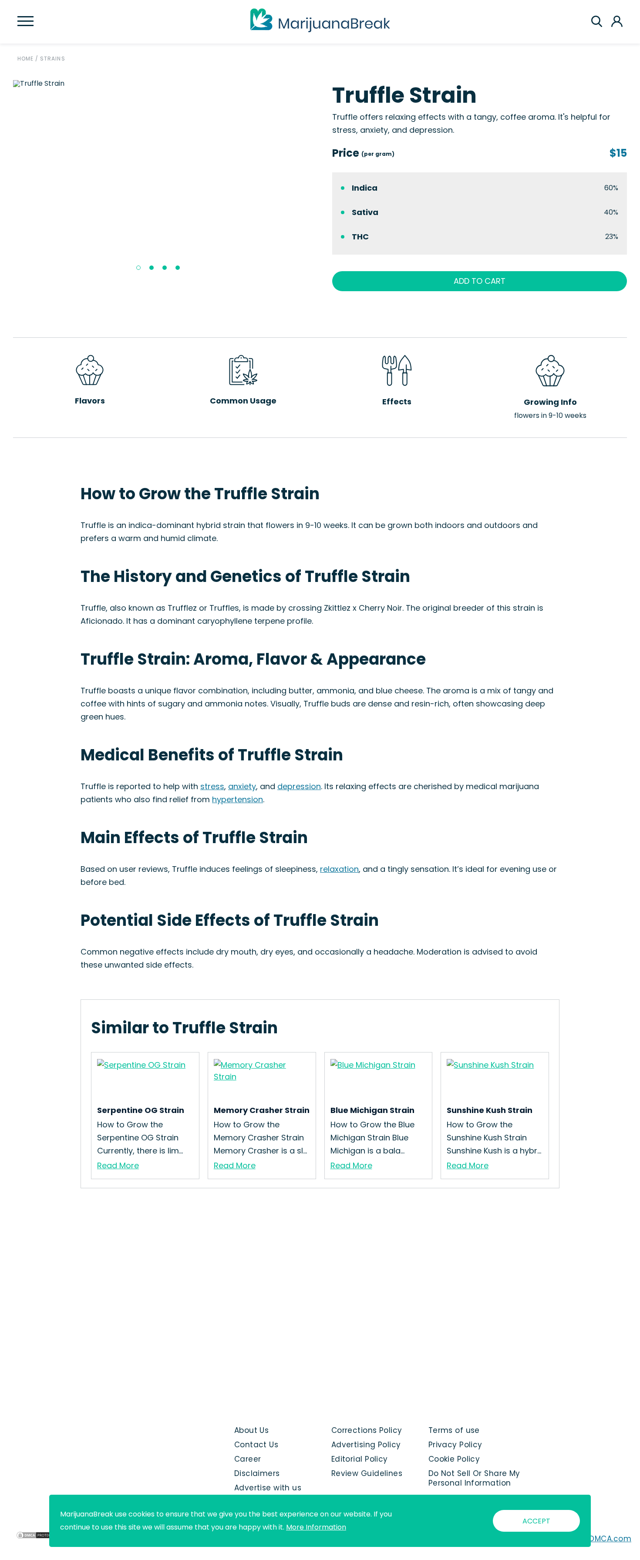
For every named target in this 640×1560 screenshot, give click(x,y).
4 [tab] (177, 268)
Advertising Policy (366, 1444)
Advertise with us (267, 1488)
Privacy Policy (455, 1444)
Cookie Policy (454, 1459)
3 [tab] (164, 268)
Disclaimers (257, 1473)
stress (212, 786)
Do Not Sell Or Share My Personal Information (474, 1478)
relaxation (339, 869)
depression (299, 786)
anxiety (242, 786)
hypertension (237, 799)
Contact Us (256, 1444)
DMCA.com (610, 1538)
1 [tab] (138, 268)
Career (247, 1459)
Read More (118, 1165)
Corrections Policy (366, 1430)
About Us (251, 1430)
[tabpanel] (160, 83)
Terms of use (454, 1430)
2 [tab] (151, 268)
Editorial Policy (359, 1459)
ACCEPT (536, 1521)
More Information (316, 1527)
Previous (6, 178)
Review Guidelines (366, 1473)
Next (314, 178)
